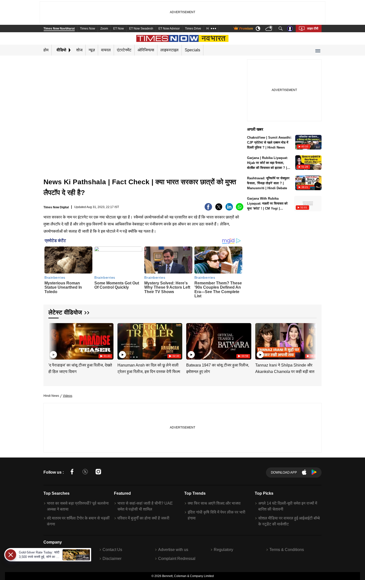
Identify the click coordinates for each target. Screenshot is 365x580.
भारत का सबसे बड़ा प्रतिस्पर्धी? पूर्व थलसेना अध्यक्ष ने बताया (78, 506)
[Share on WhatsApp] (239, 209)
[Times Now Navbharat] (182, 38)
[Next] (311, 340)
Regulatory (223, 550)
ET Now (118, 28)
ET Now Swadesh (141, 28)
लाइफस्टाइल (169, 50)
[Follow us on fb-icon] (72, 472)
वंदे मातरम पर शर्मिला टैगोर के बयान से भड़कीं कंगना (78, 521)
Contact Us (112, 550)
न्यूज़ (92, 50)
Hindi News (51, 395)
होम (45, 50)
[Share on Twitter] (218, 209)
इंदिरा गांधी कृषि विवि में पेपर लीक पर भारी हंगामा (216, 515)
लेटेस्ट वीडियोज (65, 312)
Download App (284, 472)
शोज (79, 50)
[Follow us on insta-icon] (98, 472)
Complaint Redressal (176, 558)
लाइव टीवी (312, 28)
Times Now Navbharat (59, 28)
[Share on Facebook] (208, 209)
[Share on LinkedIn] (229, 209)
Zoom (104, 28)
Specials (192, 50)
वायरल (106, 50)
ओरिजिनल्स (146, 50)
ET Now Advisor (169, 28)
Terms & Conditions (286, 550)
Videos (67, 395)
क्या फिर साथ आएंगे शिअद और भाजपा (214, 503)
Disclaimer (112, 558)
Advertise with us (173, 550)
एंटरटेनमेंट (124, 50)
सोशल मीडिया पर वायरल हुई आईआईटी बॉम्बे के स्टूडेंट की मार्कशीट (289, 521)
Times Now (87, 28)
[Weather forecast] (269, 28)
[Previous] (52, 340)
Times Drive (193, 28)
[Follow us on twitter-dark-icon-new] (85, 472)
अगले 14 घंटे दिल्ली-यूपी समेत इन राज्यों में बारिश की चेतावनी (287, 506)
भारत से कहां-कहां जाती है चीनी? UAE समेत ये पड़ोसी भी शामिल (145, 506)
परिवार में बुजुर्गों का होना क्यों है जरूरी (143, 518)
